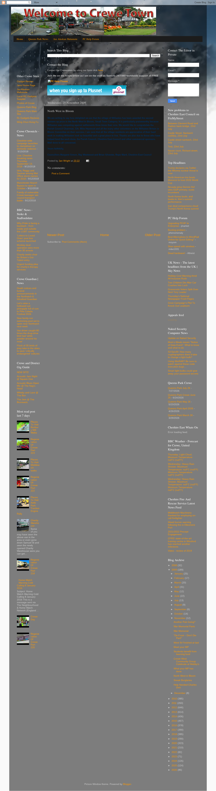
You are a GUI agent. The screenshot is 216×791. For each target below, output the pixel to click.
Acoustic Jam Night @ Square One (27, 377)
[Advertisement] (103, 207)
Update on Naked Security (182, 338)
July (176, 600)
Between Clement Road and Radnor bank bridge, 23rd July (183, 126)
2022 (175, 752)
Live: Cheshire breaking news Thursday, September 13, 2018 (25, 161)
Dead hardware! (176, 253)
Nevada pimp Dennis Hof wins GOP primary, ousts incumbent (181, 190)
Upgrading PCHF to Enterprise (178, 224)
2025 (175, 765)
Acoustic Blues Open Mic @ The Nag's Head (28, 386)
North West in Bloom (185, 676)
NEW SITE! (23, 372)
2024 (175, 761)
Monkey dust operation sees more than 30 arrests (28, 248)
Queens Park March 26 (180, 415)
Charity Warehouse (35, 523)
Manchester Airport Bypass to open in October (27, 186)
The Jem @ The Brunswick (25, 401)
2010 (175, 698)
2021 (175, 747)
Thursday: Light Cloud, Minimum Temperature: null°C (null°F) (180, 457)
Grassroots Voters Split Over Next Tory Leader (183, 290)
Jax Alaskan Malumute (23, 90)
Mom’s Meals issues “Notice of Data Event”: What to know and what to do (183, 345)
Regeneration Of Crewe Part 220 (35, 641)
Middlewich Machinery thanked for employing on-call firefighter (182, 515)
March (178, 582)
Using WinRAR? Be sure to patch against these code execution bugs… (182, 364)
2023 (175, 756)
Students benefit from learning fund (185, 652)
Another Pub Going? (184, 622)
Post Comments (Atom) (74, 242)
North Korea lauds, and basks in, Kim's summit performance (180, 199)
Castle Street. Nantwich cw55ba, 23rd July (180, 134)
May (177, 591)
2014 (175, 716)
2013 (175, 712)
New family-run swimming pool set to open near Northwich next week (28, 322)
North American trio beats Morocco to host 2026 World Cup (183, 180)
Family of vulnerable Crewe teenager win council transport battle (27, 196)
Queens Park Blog (26, 107)
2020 (175, 743)
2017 (175, 730)
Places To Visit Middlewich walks (35, 465)
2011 (174, 703)
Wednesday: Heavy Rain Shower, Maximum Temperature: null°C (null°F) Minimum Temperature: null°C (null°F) (183, 469)
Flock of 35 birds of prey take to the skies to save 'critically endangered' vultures (28, 349)
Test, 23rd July (176, 146)
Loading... (173, 320)
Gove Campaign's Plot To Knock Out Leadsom (181, 304)
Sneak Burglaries (183, 680)
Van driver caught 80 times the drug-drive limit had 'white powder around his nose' (28, 336)
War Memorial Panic (184, 626)
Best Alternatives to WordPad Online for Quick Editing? (183, 238)
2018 (175, 734)
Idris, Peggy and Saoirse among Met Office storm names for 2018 (27, 174)
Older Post (152, 235)
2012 (175, 707)
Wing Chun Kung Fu (27, 122)
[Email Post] (87, 161)
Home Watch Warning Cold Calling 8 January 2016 (26, 584)
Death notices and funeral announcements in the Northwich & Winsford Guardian (27, 293)
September (180, 609)
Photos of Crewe (26, 103)
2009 (175, 570)
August (178, 605)
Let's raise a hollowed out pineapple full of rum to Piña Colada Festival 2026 (28, 309)
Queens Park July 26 (179, 388)
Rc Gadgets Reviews (28, 118)
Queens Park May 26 (179, 401)
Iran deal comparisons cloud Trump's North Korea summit (183, 207)
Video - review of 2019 (180, 551)
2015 (175, 721)
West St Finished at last (186, 642)
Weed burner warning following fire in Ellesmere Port (181, 525)
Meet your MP (181, 647)
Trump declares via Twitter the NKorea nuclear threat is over (183, 171)
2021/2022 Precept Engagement (178, 533)
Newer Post (55, 235)
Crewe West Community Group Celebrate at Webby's (186, 661)
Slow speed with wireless (181, 246)
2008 (175, 565)
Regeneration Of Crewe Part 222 (35, 484)
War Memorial (181, 631)
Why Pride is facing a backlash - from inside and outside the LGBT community (28, 227)
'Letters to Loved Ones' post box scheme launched (26, 238)
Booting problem (176, 230)
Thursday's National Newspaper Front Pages (181, 297)
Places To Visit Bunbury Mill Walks (34, 427)
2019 (175, 739)
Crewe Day (34, 618)
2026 (175, 770)
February (179, 578)
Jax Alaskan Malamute (65, 39)
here (100, 70)
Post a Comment (61, 173)
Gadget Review (25, 81)
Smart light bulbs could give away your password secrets (183, 372)
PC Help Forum (91, 39)
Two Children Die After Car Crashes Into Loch (182, 284)
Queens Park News (38, 39)
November (180, 618)
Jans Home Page (26, 85)
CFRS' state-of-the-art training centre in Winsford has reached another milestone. (182, 542)
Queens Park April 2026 (180, 408)
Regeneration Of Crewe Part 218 (35, 567)
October (179, 613)
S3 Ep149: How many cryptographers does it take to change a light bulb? (182, 355)
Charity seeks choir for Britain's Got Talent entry (27, 257)
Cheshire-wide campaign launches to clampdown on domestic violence (27, 144)
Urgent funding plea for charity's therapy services (27, 267)
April (177, 587)
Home (20, 39)
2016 (175, 725)
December (180, 693)
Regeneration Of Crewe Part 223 (35, 446)
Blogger (127, 784)
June (177, 596)
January (179, 573)
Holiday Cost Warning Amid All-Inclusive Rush (182, 277)
